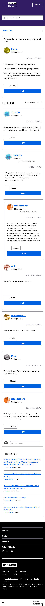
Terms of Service (20, 569)
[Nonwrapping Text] (38, 102)
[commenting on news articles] (41, 102)
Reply (22, 91)
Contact (26, 572)
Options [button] (42, 30)
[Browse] (4, 5)
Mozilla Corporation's (11, 577)
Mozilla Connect (12, 4)
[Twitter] (3, 549)
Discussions (7, 30)
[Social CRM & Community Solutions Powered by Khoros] (38, 601)
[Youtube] (12, 549)
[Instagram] (7, 549)
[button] (6, 86)
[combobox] (22, 17)
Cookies (15, 572)
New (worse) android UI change (15, 496)
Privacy (4, 572)
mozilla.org (5, 569)
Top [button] (3, 600)
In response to (27, 161)
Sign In (37, 5)
